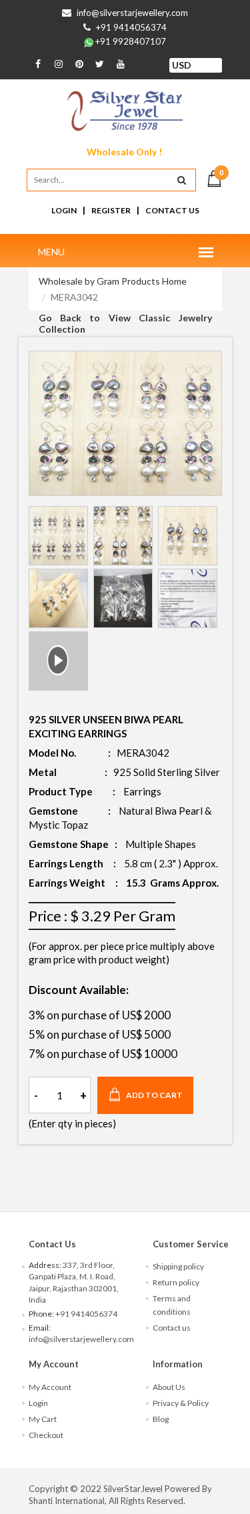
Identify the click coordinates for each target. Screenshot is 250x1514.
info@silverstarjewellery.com (132, 12)
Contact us (172, 1328)
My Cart (43, 1419)
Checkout (46, 1435)
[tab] (58, 536)
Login (64, 210)
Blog (161, 1419)
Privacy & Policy (181, 1403)
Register (111, 210)
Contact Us (172, 210)
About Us (169, 1387)
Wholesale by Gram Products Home (113, 281)
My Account (50, 1387)
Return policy (176, 1282)
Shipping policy (178, 1266)
